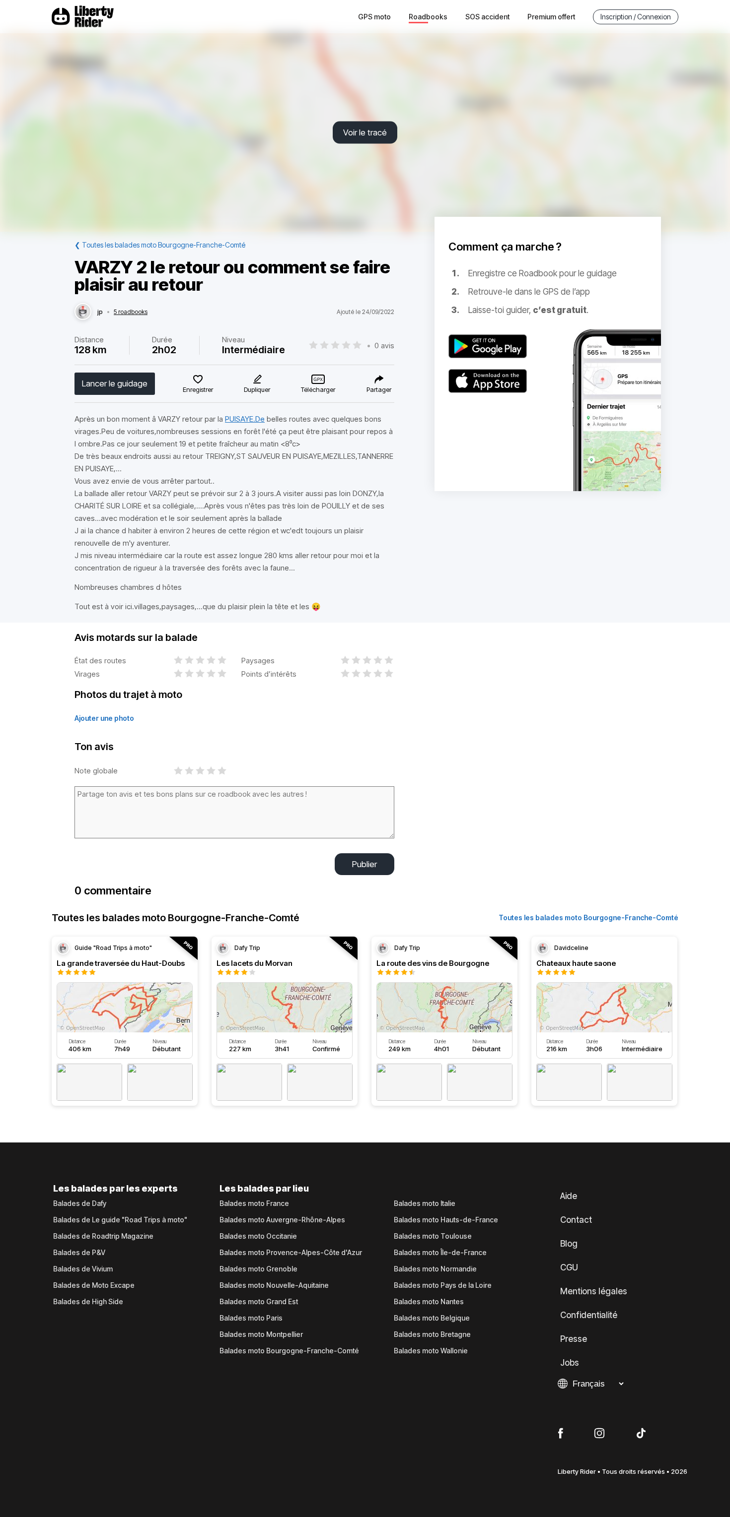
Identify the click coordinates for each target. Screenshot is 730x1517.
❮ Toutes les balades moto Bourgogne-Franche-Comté (159, 245)
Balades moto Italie (424, 1203)
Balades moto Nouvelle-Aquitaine (274, 1285)
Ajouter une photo (104, 718)
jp (100, 312)
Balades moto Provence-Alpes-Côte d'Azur (290, 1252)
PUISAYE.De (245, 419)
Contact (576, 1220)
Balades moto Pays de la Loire (443, 1285)
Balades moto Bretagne (432, 1334)
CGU (569, 1267)
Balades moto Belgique (432, 1318)
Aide (568, 1196)
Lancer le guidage (114, 383)
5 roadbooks (130, 312)
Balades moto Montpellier (261, 1334)
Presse (573, 1339)
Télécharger (318, 389)
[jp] (82, 312)
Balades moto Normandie (435, 1268)
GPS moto (374, 16)
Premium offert (551, 16)
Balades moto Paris (251, 1318)
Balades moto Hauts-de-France (446, 1219)
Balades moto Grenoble (258, 1268)
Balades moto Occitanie (258, 1236)
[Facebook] (560, 1434)
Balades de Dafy (79, 1203)
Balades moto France (254, 1203)
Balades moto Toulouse (433, 1236)
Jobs (569, 1363)
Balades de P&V (79, 1252)
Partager (378, 389)
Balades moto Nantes (429, 1301)
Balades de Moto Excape (94, 1285)
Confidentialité (588, 1315)
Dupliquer (257, 389)
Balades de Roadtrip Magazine (103, 1236)
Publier (364, 864)
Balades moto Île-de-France (440, 1252)
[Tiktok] (641, 1434)
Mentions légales (593, 1291)
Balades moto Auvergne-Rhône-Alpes (282, 1219)
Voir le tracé (365, 132)
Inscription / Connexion (635, 16)
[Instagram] (599, 1434)
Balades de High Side (88, 1301)
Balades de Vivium (83, 1268)
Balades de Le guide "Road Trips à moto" (120, 1219)
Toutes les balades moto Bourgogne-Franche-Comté (588, 917)
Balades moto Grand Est (258, 1301)
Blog (569, 1244)
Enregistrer (198, 389)
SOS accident (487, 16)
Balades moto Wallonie (431, 1350)
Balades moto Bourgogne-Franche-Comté (289, 1350)
